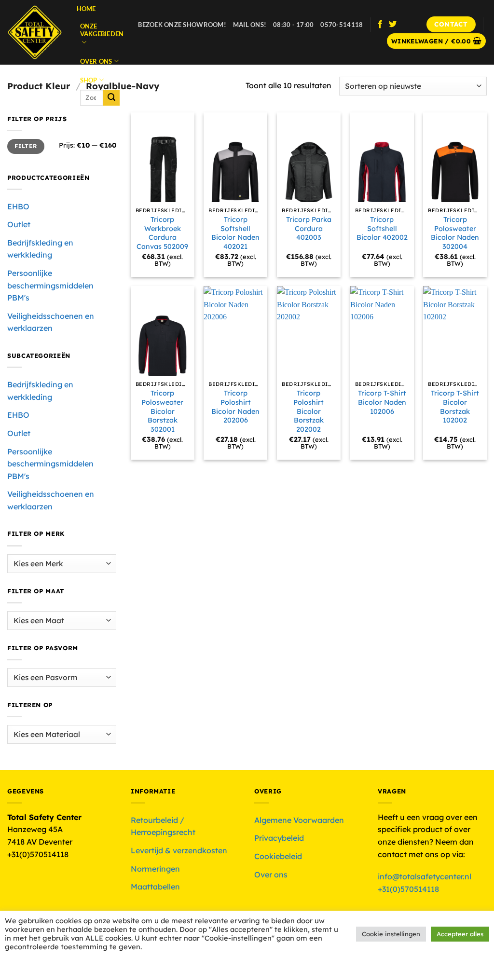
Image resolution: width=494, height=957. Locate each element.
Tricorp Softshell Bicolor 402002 (382, 228)
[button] (436, 41)
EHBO (18, 206)
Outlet (18, 224)
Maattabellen (155, 886)
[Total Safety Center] (34, 32)
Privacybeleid (279, 838)
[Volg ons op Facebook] (380, 24)
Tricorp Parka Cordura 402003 (308, 228)
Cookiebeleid (278, 856)
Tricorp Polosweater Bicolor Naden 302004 (455, 233)
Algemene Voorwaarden (299, 820)
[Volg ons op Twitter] (393, 24)
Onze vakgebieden (102, 30)
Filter (25, 146)
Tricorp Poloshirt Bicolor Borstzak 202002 (308, 411)
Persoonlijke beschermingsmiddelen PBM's (50, 285)
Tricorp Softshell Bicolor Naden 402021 (235, 233)
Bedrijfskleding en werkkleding (40, 249)
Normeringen (155, 869)
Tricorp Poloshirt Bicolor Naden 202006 (235, 406)
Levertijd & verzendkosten (179, 850)
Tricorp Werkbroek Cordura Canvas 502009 (162, 233)
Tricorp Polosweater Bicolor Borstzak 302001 (162, 411)
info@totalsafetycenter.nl (425, 876)
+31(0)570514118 (408, 889)
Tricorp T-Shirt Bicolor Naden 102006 (382, 402)
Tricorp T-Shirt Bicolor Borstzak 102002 (455, 406)
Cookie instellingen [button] (391, 934)
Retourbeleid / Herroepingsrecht (163, 826)
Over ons (96, 61)
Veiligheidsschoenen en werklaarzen (50, 322)
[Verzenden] (111, 98)
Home (86, 9)
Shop (88, 80)
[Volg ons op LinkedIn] (405, 24)
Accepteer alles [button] (460, 934)
